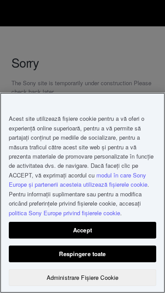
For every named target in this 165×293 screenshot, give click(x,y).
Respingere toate (82, 254)
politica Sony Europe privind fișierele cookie (64, 213)
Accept (82, 230)
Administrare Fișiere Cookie (83, 277)
